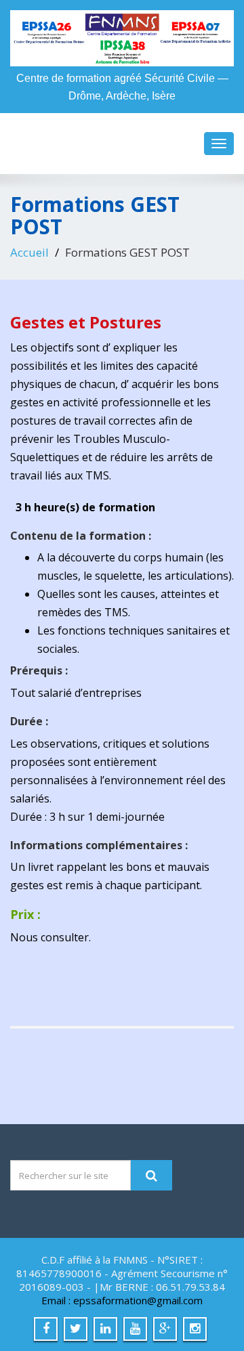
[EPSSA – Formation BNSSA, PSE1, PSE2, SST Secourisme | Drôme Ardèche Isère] (122, 38)
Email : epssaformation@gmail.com (122, 1300)
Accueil (29, 252)
